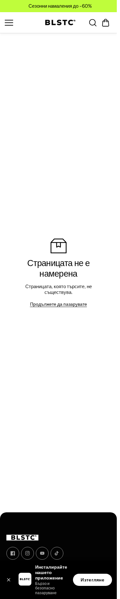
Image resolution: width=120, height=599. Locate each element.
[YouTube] (42, 553)
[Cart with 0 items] (105, 22)
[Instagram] (27, 553)
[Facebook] (12, 553)
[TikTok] (57, 553)
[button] (105, 22)
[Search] (92, 22)
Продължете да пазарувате (58, 304)
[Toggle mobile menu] (20, 23)
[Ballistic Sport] (58, 22)
